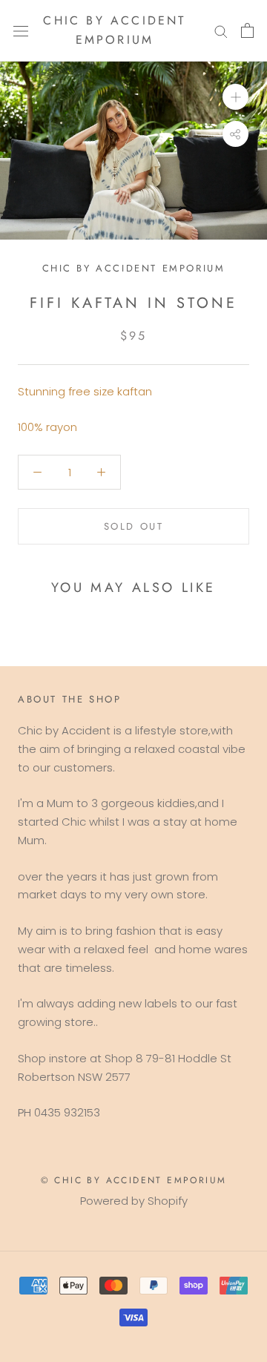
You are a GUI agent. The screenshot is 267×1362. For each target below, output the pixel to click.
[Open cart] (247, 30)
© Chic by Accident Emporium (134, 1180)
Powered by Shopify (134, 1200)
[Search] (221, 30)
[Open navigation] (20, 30)
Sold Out (134, 526)
